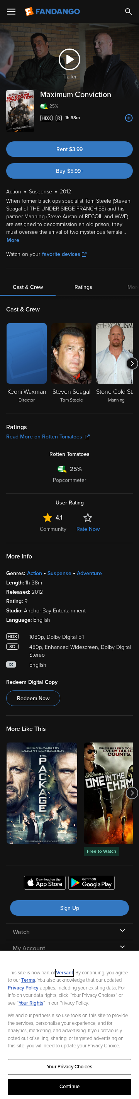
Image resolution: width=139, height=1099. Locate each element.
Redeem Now (33, 698)
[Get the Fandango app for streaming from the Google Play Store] (91, 883)
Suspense (59, 573)
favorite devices (61, 254)
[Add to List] (129, 118)
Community (53, 529)
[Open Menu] (11, 11)
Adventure (89, 573)
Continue (69, 1086)
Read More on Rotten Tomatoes (44, 436)
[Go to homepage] (53, 11)
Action (34, 573)
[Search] (129, 11)
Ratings (83, 287)
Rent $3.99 (69, 149)
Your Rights (31, 1003)
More (13, 240)
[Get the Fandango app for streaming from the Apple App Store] (45, 883)
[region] (69, 1025)
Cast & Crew (28, 287)
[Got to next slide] (132, 363)
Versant (64, 973)
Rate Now (88, 529)
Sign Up (69, 908)
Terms (28, 980)
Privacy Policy (23, 988)
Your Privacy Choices (69, 1067)
